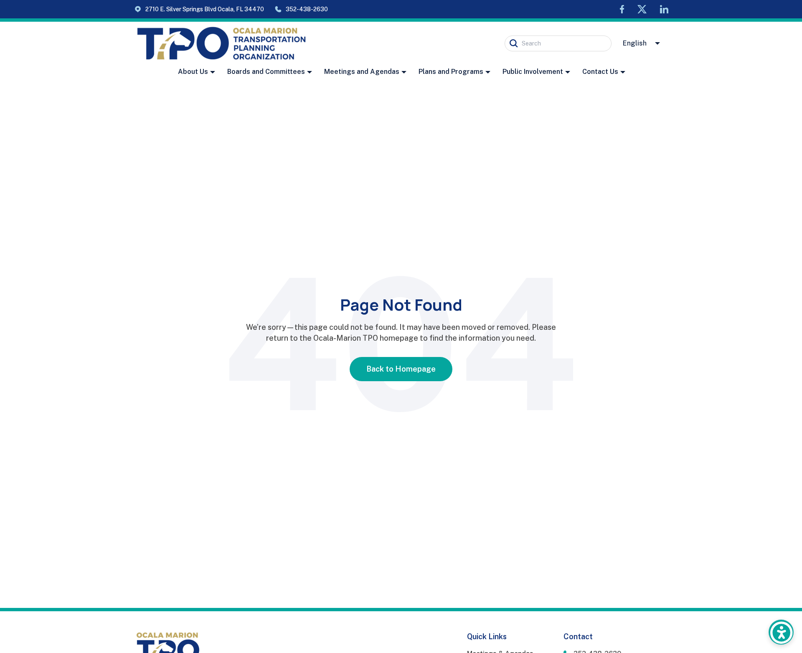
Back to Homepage (401, 368)
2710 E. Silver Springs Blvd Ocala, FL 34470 (204, 9)
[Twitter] (642, 9)
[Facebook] (622, 9)
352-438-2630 (307, 9)
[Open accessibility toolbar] (781, 632)
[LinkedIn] (664, 9)
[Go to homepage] (221, 43)
